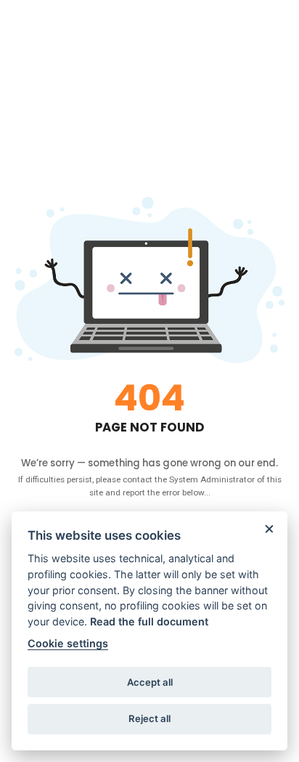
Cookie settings (68, 643)
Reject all (149, 718)
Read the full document (149, 621)
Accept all (150, 682)
